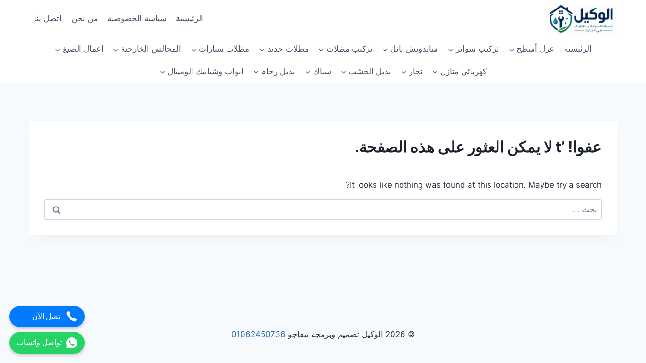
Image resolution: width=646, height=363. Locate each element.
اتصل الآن (47, 316)
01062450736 (258, 334)
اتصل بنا (47, 18)
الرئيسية (189, 18)
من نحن (84, 18)
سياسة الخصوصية (136, 18)
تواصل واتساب (39, 342)
